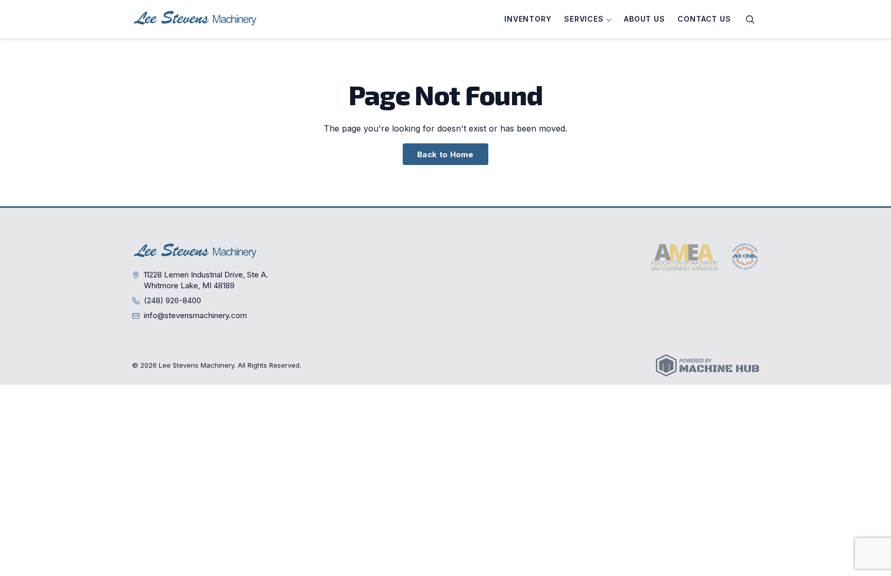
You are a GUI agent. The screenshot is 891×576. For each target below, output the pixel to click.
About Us (644, 18)
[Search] (750, 19)
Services (585, 18)
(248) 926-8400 (172, 300)
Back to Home (445, 154)
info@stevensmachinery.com (195, 315)
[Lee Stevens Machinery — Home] (196, 19)
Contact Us (704, 18)
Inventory (528, 18)
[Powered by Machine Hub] (707, 365)
